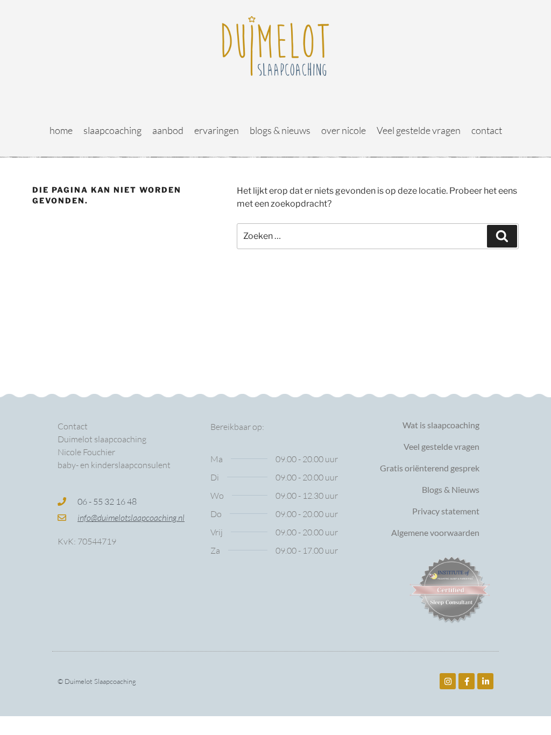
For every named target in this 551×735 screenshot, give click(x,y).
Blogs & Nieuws (450, 489)
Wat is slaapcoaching (440, 425)
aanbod (167, 130)
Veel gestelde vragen (419, 130)
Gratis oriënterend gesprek (429, 468)
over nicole (343, 130)
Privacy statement (445, 511)
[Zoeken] (502, 236)
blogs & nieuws (280, 130)
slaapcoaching (112, 130)
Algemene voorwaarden (435, 532)
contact (486, 130)
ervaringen (216, 130)
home (61, 130)
